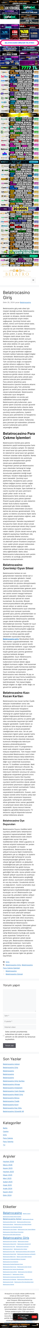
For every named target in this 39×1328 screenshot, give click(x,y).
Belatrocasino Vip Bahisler (9, 1279)
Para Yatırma (8, 1142)
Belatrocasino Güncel (14, 974)
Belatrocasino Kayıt (10, 1105)
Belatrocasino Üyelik (11, 1101)
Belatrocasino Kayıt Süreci (20, 1249)
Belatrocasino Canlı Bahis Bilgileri (22, 1224)
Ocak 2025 (7, 1185)
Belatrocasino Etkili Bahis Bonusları (12, 1234)
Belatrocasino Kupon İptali (9, 1254)
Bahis (5, 1128)
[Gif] (19, 115)
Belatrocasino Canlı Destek (13, 1091)
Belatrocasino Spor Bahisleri (25, 1272)
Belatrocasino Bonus (11, 1098)
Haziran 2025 (8, 1172)
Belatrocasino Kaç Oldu (12, 1108)
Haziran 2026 (8, 1162)
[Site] (19, 72)
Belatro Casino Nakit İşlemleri (24, 1256)
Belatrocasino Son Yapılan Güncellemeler (13, 1269)
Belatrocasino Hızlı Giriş (9, 1246)
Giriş (7, 962)
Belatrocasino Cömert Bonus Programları (13, 1232)
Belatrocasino (11, 971)
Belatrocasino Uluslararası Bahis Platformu (14, 1277)
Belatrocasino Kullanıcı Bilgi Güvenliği (25, 1251)
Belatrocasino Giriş (13, 965)
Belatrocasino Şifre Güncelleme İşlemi (24, 1282)
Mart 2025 (7, 1178)
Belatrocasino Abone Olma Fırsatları (12, 1216)
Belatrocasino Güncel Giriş (9, 1244)
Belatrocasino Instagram (12, 1088)
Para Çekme (8, 1138)
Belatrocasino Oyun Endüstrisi (10, 1261)
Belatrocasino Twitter (18, 1274)
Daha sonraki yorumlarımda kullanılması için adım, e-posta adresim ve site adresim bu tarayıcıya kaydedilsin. (20, 1035)
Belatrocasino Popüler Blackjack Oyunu (13, 1264)
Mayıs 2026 (7, 1165)
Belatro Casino (26, 1213)
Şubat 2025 (7, 1182)
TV (4, 1145)
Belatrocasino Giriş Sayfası (13, 1081)
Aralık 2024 (7, 1189)
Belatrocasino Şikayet (8, 1284)
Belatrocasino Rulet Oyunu (9, 1266)
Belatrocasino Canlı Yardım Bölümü (26, 1229)
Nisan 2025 (7, 1175)
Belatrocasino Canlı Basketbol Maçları (12, 1227)
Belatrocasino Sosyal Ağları (10, 1272)
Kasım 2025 (7, 1168)
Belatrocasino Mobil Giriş (13, 1095)
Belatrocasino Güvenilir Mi (13, 1111)
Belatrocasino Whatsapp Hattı (24, 1279)
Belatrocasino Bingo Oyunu (24, 1222)
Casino (5, 1131)
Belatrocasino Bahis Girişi (9, 1222)
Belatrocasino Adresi (11, 1064)
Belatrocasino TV (7, 1274)
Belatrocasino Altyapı (11, 1084)
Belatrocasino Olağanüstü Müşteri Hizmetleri (14, 1259)
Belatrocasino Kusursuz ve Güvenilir (26, 1254)
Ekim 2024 (7, 1195)
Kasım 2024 (8, 1192)
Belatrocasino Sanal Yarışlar (24, 1266)
